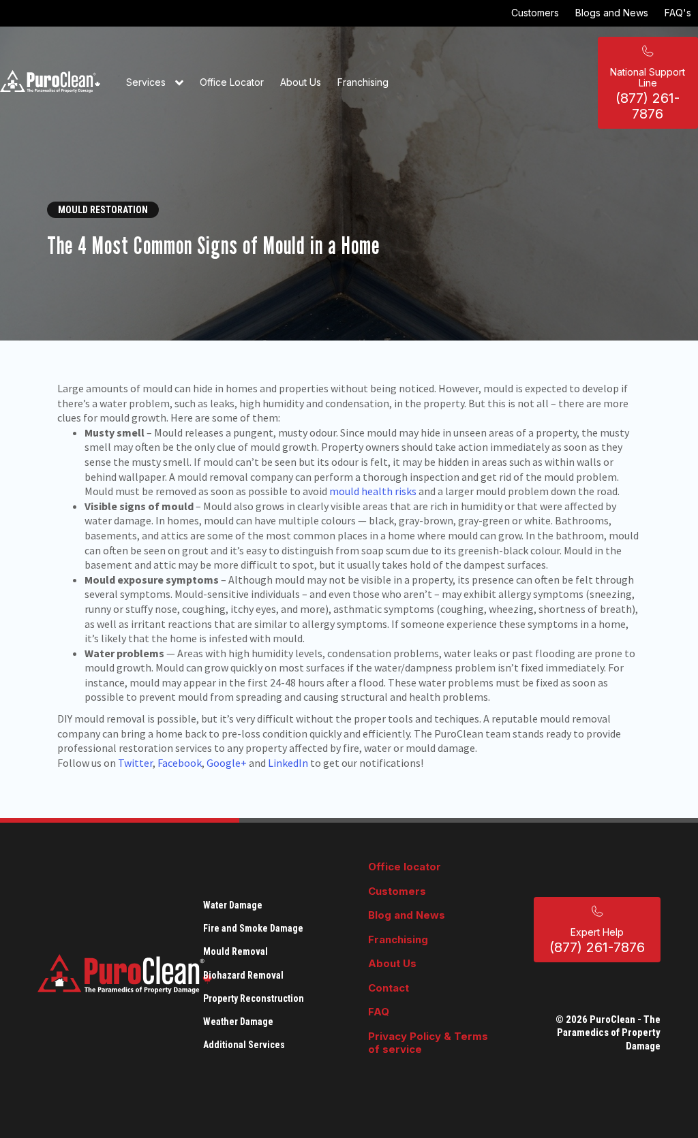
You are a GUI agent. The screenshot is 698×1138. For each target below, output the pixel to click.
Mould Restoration (103, 209)
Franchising (363, 82)
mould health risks (372, 491)
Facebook (179, 763)
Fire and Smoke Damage (253, 928)
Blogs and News (611, 12)
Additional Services (244, 1044)
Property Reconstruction (253, 998)
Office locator (404, 866)
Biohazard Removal (243, 975)
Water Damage (232, 905)
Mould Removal (235, 951)
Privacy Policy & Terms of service (428, 1043)
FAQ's (678, 12)
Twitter (135, 763)
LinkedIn (288, 763)
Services (147, 82)
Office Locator (232, 82)
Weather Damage (238, 1021)
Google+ (227, 763)
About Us (300, 82)
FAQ (378, 1011)
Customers (535, 12)
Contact (388, 987)
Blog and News (406, 914)
